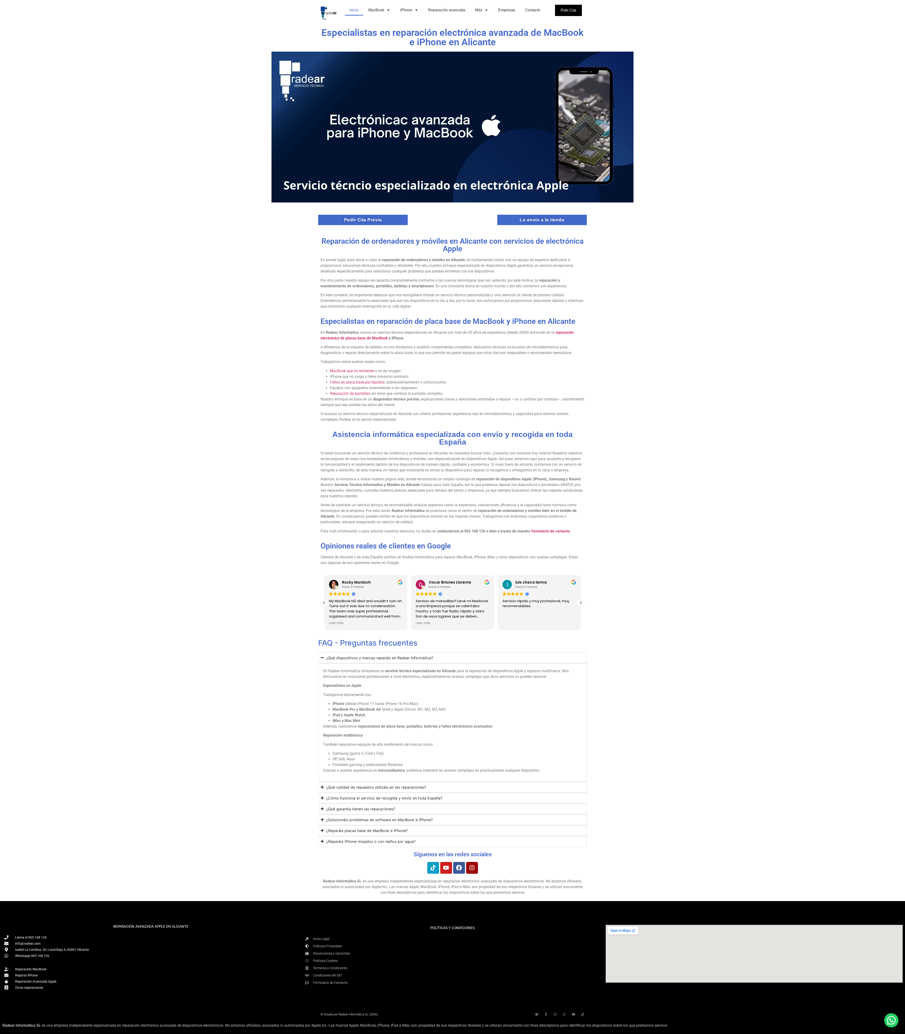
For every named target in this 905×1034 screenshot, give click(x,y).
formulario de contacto (550, 531)
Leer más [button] (336, 623)
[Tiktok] (433, 868)
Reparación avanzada (446, 10)
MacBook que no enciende (352, 371)
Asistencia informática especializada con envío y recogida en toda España (452, 438)
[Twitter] (537, 1014)
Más (478, 10)
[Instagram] (472, 868)
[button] (580, 602)
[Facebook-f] (546, 1014)
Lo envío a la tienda (542, 219)
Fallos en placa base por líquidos (357, 382)
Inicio (354, 10)
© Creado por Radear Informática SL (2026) (349, 1014)
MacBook (376, 10)
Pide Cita (568, 10)
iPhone (406, 10)
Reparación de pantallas (350, 393)
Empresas (506, 10)
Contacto (532, 10)
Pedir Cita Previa (363, 219)
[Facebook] (459, 868)
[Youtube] (446, 868)
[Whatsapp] (564, 1014)
